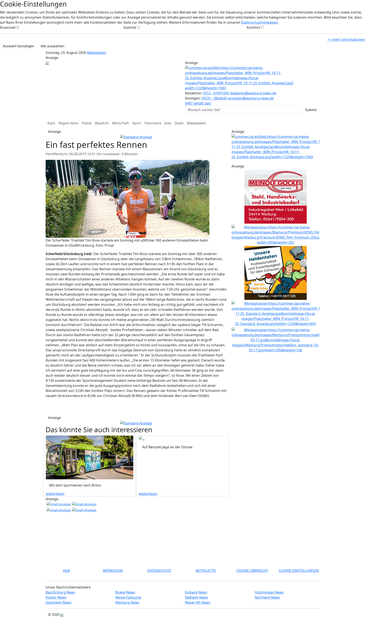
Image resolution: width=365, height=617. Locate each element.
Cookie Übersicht (252, 570)
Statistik (129, 27)
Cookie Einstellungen (299, 570)
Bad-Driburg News (60, 592)
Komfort (253, 27)
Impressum (113, 570)
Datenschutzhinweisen (259, 22)
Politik (87, 123)
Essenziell (7, 27)
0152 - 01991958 (216, 93)
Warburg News (127, 602)
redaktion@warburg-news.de (252, 93)
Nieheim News (196, 597)
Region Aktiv (68, 123)
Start (51, 123)
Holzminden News (269, 592)
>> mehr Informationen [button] (346, 39)
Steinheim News (58, 602)
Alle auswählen (52, 46)
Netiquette (206, 570)
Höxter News (56, 597)
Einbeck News (196, 592)
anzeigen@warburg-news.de (251, 98)
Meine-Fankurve (128, 597)
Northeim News (267, 597)
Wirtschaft (120, 123)
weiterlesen (55, 493)
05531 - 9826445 (214, 98)
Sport (136, 123)
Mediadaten (96, 52)
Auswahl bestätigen (18, 46)
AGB (66, 570)
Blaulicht (102, 123)
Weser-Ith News (197, 602)
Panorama (152, 123)
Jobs (168, 123)
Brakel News (125, 592)
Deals (179, 123)
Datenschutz (159, 570)
